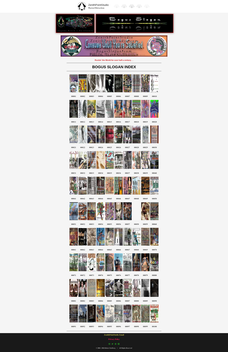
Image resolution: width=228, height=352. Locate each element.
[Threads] (118, 344)
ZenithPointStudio (98, 4)
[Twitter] (112, 344)
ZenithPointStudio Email (114, 334)
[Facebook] (109, 344)
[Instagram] (115, 344)
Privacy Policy (114, 339)
